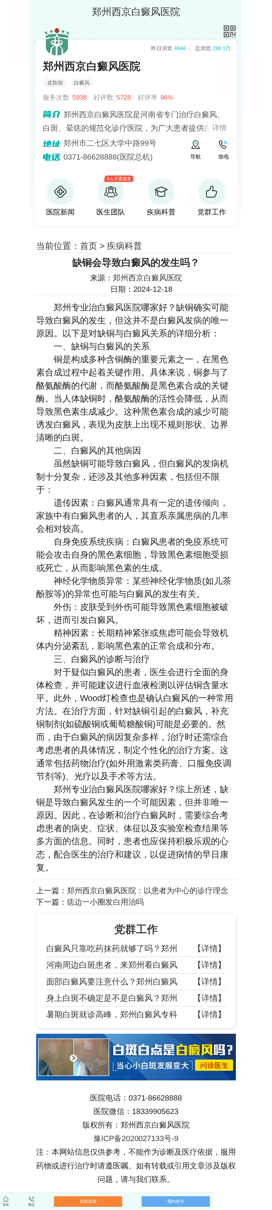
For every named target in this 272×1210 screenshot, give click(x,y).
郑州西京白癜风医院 (147, 278)
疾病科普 (124, 246)
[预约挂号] (136, 1036)
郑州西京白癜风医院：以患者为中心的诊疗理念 (147, 890)
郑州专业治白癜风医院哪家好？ (115, 307)
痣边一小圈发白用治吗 (105, 902)
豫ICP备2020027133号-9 (136, 1138)
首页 (88, 246)
